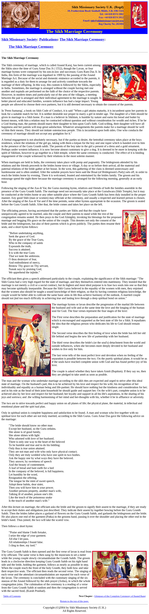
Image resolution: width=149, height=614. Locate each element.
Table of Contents (12, 596)
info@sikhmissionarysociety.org (107, 20)
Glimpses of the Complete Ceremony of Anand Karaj (120, 596)
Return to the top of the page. (74, 601)
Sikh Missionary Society (19, 39)
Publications (48, 39)
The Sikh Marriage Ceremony (82, 39)
